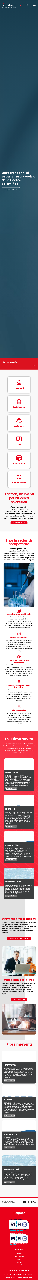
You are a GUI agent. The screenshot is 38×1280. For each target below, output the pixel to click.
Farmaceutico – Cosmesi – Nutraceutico (19, 1277)
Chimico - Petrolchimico (18, 637)
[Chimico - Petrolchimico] (19, 633)
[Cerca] (33, 365)
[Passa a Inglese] (20, 5)
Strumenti (19, 388)
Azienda (19, 1253)
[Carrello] (27, 5)
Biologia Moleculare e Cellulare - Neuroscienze (19, 686)
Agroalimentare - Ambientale (19, 614)
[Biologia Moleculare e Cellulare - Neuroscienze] (19, 681)
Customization (19, 482)
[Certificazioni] (19, 401)
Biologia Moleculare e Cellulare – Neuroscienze (19, 1275)
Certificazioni (19, 407)
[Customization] (19, 477)
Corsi (19, 444)
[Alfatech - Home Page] (9, 5)
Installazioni (19, 463)
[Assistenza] (19, 421)
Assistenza (19, 426)
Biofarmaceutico (19, 710)
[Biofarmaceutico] (19, 706)
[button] (34, 5)
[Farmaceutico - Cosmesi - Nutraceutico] (19, 657)
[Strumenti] (19, 382)
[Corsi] (19, 439)
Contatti (19, 1265)
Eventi (19, 1259)
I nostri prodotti (19, 1256)
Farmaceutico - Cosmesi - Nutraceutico (19, 661)
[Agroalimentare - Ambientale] (19, 611)
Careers (19, 1262)
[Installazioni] (19, 458)
